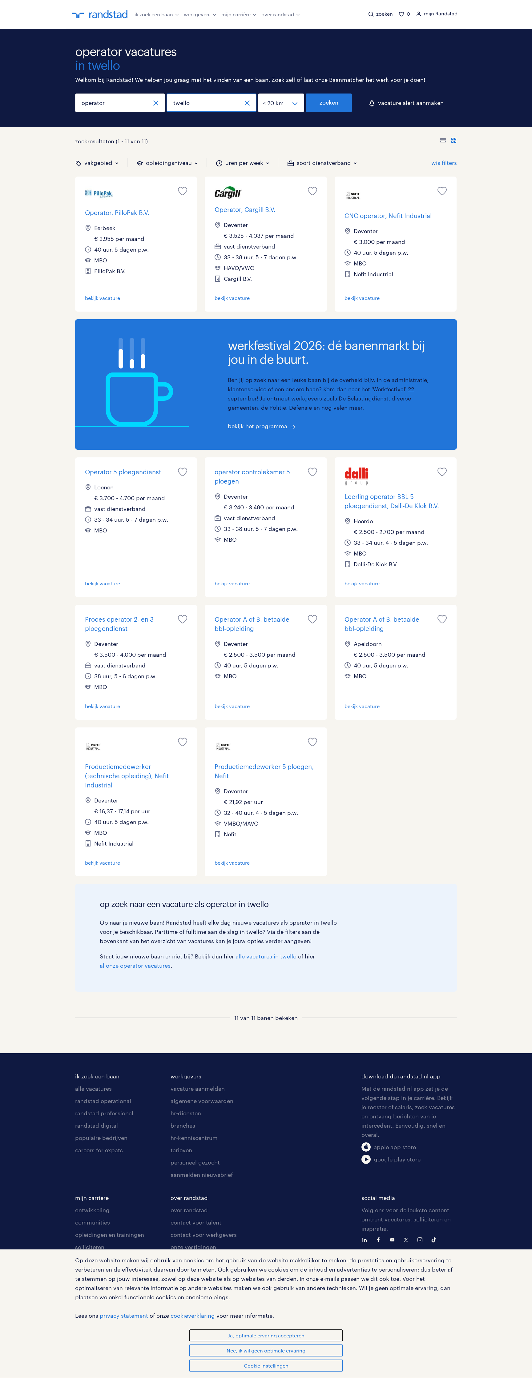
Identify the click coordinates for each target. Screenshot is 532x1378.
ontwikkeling (92, 1210)
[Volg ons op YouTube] (393, 1239)
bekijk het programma (257, 426)
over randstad (277, 14)
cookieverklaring (193, 1315)
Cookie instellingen (266, 1365)
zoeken (329, 102)
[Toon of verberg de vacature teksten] (448, 141)
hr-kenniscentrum (194, 1137)
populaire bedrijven (101, 1137)
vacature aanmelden (198, 1088)
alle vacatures (93, 1088)
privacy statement (124, 1315)
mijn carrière (236, 14)
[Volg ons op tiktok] (435, 1239)
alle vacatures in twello (266, 956)
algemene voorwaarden (202, 1100)
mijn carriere (92, 1197)
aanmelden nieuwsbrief (202, 1174)
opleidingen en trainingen (109, 1234)
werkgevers (197, 14)
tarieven (181, 1150)
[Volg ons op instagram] (421, 1239)
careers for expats (99, 1150)
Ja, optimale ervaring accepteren (266, 1335)
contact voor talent (196, 1222)
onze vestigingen (193, 1247)
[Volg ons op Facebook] (380, 1239)
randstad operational (103, 1100)
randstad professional (104, 1113)
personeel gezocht (195, 1162)
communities (92, 1222)
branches (183, 1125)
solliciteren (89, 1247)
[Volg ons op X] (407, 1239)
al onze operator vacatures (135, 965)
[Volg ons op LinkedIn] (366, 1239)
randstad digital (96, 1125)
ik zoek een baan (154, 14)
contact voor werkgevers (204, 1234)
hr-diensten (186, 1113)
